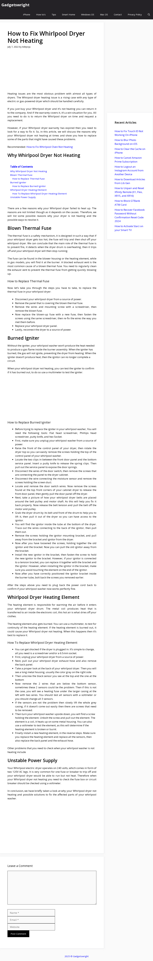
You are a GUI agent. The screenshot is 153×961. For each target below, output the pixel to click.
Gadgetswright (15, 4)
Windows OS (87, 14)
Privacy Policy (135, 14)
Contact (118, 14)
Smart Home (68, 14)
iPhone (26, 14)
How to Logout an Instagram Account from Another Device (129, 170)
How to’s (41, 14)
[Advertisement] (51, 72)
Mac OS (104, 14)
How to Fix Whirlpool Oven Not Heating (49, 147)
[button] (149, 14)
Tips (54, 14)
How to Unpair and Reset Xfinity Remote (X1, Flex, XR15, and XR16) (129, 191)
